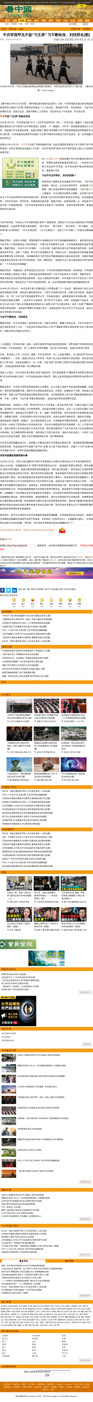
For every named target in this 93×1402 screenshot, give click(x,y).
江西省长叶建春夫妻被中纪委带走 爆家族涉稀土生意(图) (26, 637)
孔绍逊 (66, 721)
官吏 (27, 24)
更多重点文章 (85, 1182)
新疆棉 (3, 1309)
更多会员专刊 (85, 992)
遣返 (14, 1322)
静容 (34, 1350)
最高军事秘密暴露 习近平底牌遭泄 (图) (18, 672)
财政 (6, 1317)
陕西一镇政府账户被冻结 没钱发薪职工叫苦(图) (20, 1210)
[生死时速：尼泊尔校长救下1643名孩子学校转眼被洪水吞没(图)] (9, 1118)
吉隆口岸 (40, 721)
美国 (29, 20)
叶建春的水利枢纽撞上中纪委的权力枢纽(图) (21, 824)
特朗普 (24, 1306)
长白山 (37, 1320)
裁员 (38, 930)
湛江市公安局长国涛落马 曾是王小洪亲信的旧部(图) (24, 816)
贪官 (71, 1311)
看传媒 (69, 1387)
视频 (87, 20)
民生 (33, 1322)
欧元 (73, 1314)
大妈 (40, 1317)
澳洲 (47, 1322)
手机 (33, 1325)
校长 (75, 752)
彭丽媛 (17, 721)
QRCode (22, 589)
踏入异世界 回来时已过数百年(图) (14, 983)
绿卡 (29, 1322)
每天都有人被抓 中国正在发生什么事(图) (17, 1237)
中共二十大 (85, 721)
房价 (44, 1317)
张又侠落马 (6, 1037)
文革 (54, 1325)
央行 (44, 1314)
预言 (38, 1325)
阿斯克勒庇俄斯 (26, 780)
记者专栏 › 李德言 (81, 29)
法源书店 (37, 1387)
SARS (55, 1320)
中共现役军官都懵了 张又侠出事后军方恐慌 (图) (22, 662)
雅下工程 (67, 902)
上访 (2, 1320)
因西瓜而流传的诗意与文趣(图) (13, 974)
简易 (64, 1336)
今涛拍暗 (36, 1336)
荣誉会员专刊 (9, 969)
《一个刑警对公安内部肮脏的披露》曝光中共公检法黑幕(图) (25, 1281)
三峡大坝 (85, 1306)
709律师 (87, 1317)
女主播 (75, 1320)
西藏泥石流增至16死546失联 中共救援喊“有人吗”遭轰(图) (40, 1139)
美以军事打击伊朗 (9, 1033)
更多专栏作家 (85, 1360)
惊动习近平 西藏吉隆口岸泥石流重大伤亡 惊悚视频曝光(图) (25, 1272)
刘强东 (36, 1317)
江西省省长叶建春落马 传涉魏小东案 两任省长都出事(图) (26, 841)
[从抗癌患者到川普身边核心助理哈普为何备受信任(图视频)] (9, 1076)
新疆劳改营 (62, 1320)
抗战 (58, 1322)
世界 (58, 20)
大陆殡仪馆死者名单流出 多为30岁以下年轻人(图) (21, 1278)
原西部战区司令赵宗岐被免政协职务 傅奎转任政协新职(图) (27, 852)
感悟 (30, 1325)
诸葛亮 (10, 1325)
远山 (34, 1341)
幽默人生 (21, 1325)
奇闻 (80, 20)
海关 (10, 1322)
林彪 (83, 1322)
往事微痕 (46, 1309)
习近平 (43, 107)
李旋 (27, 902)
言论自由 (69, 1320)
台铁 (79, 1306)
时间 (65, 780)
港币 (81, 1314)
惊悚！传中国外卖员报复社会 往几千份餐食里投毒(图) (23, 1266)
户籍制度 (17, 930)
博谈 (44, 20)
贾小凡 (5, 1339)
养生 (58, 1325)
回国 (21, 1322)
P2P (62, 1317)
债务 (48, 1314)
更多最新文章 (85, 1219)
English (59, 1384)
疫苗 (16, 1309)
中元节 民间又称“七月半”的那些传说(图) (17, 1213)
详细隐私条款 (55, 6)
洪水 (20, 1309)
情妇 (74, 1311)
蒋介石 (68, 1322)
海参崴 (18, 1317)
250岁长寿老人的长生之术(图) (29, 1150)
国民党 (59, 1309)
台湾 (22, 1317)
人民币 (69, 1314)
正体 (62, 39)
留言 (72, 39)
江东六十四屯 (21, 1320)
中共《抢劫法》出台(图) (11, 1207)
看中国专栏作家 (10, 1331)
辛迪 (64, 1356)
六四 (62, 1306)
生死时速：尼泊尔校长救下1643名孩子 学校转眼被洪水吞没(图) (42, 1118)
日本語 (87, 1384)
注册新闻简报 (9, 1366)
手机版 (56, 39)
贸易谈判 (31, 1311)
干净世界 (21, 902)
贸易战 (47, 1306)
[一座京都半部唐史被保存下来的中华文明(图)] (9, 1171)
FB (28, 1314)
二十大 (77, 721)
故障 (69, 780)
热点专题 (6, 1029)
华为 (78, 1311)
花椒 (46, 780)
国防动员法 (19, 752)
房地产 (86, 1314)
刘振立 (73, 589)
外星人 (46, 1325)
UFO (74, 1309)
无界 (52, 1390)
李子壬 (65, 1353)
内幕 (21, 24)
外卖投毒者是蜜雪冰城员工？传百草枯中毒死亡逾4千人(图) (25, 1275)
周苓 (4, 1344)
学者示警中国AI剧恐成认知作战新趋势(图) (18, 1204)
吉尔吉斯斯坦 (26, 721)
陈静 (34, 1344)
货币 (64, 1314)
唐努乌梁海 (31, 1320)
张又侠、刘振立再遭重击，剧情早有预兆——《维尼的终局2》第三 (46, 896)
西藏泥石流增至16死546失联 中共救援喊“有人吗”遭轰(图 (45, 746)
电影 (57, 902)
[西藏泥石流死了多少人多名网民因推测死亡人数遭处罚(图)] (9, 1066)
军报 (2, 116)
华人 (84, 1320)
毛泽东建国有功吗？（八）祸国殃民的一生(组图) (21, 1284)
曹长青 (35, 1356)
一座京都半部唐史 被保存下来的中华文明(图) (35, 1171)
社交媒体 (23, 1314)
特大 (81, 39)
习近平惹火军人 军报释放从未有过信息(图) (20, 654)
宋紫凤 (5, 1336)
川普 (20, 1306)
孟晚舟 (8, 1311)
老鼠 (38, 780)
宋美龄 (74, 1322)
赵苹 (64, 1347)
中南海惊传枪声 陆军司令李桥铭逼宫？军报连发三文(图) (26, 651)
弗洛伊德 (69, 1309)
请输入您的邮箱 (31, 1372)
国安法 (8, 1309)
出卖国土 (67, 1306)
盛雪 (34, 1347)
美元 (55, 1314)
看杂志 (46, 1387)
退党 (64, 1309)
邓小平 (79, 1322)
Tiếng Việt (78, 1384)
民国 (50, 1322)
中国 (11, 244)
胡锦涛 (71, 721)
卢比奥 (30, 1306)
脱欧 (40, 1314)
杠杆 (52, 1314)
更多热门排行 (85, 1255)
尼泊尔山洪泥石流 (51, 721)
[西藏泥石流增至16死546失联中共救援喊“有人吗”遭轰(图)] (9, 1139)
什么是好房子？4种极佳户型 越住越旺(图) (18, 1243)
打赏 (67, 39)
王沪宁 (37, 1311)
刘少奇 (88, 1322)
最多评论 (23, 1261)
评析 (33, 24)
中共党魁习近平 (52, 159)
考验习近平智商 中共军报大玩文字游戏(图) (20, 665)
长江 (13, 1309)
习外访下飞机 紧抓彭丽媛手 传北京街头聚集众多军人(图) (26, 616)
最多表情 (69, 1261)
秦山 (4, 1350)
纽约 (51, 20)
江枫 (34, 1353)
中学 (71, 752)
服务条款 (41, 1384)
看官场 (12, 29)
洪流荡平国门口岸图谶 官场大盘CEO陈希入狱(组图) (24, 627)
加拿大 (36, 1314)
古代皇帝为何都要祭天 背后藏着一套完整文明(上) (37, 1087)
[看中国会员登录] (18, 944)
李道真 (35, 1339)
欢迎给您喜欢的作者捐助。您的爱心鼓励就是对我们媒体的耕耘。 (28, 530)
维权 (82, 1317)
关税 (13, 1311)
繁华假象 (50, 930)
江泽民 (43, 1311)
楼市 (2, 1317)
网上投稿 (6, 1384)
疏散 (79, 752)
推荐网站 (7, 1387)
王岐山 (88, 1309)
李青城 (65, 1350)
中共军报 (25, 144)
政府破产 (58, 930)
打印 (76, 39)
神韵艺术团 (27, 1387)
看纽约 (61, 1387)
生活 (73, 20)
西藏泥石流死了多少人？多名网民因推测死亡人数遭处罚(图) (41, 1066)
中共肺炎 (4, 1306)
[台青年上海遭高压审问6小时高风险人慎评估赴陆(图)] (9, 1055)
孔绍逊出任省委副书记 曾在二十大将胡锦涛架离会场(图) (26, 623)
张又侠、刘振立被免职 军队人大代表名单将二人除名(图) (26, 641)
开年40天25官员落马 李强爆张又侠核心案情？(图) (23, 669)
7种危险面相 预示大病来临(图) (29, 1129)
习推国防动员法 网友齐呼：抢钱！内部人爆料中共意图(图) (27, 619)
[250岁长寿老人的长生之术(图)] (9, 1150)
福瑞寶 (77, 1387)
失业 (11, 930)
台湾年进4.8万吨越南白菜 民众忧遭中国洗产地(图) (21, 1201)
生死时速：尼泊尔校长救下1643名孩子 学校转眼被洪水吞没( (73, 746)
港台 (36, 20)
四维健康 (6, 1356)
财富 (9, 1317)
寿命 (50, 1325)
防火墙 (77, 1317)
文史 (65, 20)
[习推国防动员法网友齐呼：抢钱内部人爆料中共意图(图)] (9, 1097)
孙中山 (63, 1322)
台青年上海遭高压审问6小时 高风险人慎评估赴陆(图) (38, 1055)
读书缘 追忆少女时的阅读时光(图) (14, 989)
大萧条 (43, 930)
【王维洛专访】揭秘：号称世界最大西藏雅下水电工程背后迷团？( (73, 896)
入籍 (25, 1322)
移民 (88, 1320)
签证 (17, 1322)
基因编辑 (72, 1317)
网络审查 (13, 1320)
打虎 (89, 1311)
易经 (15, 1325)
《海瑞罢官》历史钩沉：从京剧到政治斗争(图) (20, 986)
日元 (77, 1314)
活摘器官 (74, 1306)
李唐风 (65, 1344)
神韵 (11, 902)
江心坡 (49, 1320)
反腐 (86, 1311)
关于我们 (31, 1384)
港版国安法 (32, 1309)
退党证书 (85, 1387)
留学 (6, 1322)
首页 (7, 20)
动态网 (44, 1390)
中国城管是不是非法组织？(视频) (14, 1293)
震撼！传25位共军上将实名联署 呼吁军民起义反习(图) (25, 676)
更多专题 (87, 1044)
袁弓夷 (25, 1309)
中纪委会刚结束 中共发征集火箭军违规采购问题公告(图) (26, 809)
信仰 (15, 902)
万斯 (22, 1311)
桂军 (54, 1322)
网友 (25, 752)
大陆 (14, 20)
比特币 (60, 1314)
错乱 (73, 780)
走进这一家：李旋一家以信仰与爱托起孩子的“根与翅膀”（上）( (19, 896)
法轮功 (6, 1320)
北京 (31, 1317)
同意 (81, 6)
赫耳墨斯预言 (15, 780)
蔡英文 (27, 1317)
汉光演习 (39, 1309)
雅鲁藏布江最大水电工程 (82, 902)
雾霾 (66, 1317)
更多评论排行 (85, 1296)
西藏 (48, 752)
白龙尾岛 (44, 1320)
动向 (7, 24)
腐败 (82, 1311)
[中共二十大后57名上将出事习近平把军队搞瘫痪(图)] (9, 1160)
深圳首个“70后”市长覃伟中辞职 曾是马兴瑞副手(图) (24, 859)
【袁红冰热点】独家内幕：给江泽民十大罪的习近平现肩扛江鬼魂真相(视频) (31, 1269)
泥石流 (39, 752)
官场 (22, 20)
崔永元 (48, 1311)
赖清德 (3, 1311)
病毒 (34, 1306)
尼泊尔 (52, 752)
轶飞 (4, 1341)
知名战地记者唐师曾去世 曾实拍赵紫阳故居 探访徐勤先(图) (27, 813)
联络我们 (16, 1384)
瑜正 (4, 1353)
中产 (13, 1317)
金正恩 (83, 1309)
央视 (80, 1320)
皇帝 (6, 1325)
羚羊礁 (76, 930)
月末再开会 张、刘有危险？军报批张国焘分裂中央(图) (25, 658)
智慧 (26, 1325)
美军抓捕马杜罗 (8, 1040)
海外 (37, 1322)
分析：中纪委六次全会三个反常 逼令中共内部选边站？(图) (27, 837)
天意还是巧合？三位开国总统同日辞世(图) (18, 977)
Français (68, 1384)
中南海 (14, 24)
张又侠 (67, 589)
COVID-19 (40, 1306)
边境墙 (17, 1311)
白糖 (50, 780)
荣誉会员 (79, 557)
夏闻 (64, 1341)
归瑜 (64, 1339)
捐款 (24, 1384)
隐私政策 (50, 1384)
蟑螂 (42, 780)
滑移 (77, 780)
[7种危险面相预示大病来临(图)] (9, 1129)
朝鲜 (31, 1314)
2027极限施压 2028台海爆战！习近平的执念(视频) (21, 1290)
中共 (29, 752)
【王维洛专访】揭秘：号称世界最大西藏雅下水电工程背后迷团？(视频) (30, 1246)
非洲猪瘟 (53, 1317)
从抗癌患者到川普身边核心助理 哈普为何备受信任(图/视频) (41, 1076)
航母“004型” (68, 930)
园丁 (4, 1347)
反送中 (66, 1311)
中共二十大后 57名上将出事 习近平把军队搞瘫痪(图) (24, 630)
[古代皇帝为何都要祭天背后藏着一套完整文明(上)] (9, 1087)
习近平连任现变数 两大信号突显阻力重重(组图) (20, 980)
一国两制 (13, 1314)
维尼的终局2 (49, 902)
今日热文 (6, 694)
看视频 (54, 1387)
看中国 (20, 11)
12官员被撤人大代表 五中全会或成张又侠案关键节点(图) (26, 634)
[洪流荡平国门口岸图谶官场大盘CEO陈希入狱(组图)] (9, 1108)
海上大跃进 (84, 930)
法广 (18, 1314)
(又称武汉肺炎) (13, 1306)
